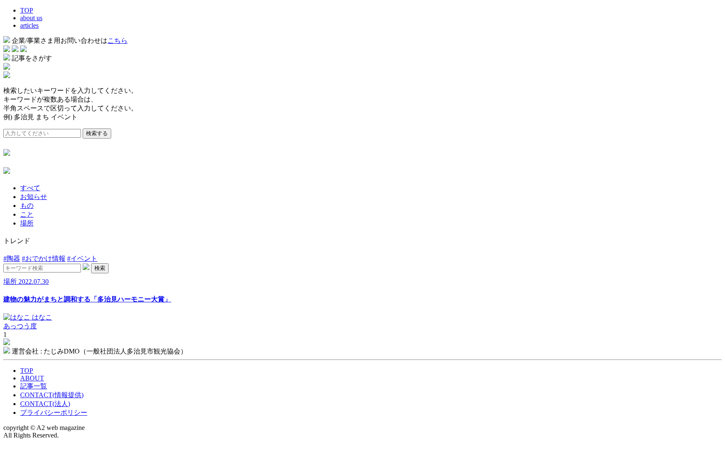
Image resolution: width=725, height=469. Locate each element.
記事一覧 (33, 386)
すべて (30, 187)
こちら (117, 40)
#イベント (82, 258)
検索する (97, 133)
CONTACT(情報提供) (51, 394)
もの (27, 205)
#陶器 (11, 258)
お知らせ (33, 196)
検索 (99, 268)
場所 (27, 223)
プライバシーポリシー (53, 412)
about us (31, 17)
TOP (26, 10)
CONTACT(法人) (45, 403)
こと (27, 214)
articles (29, 25)
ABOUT (32, 378)
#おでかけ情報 (43, 258)
